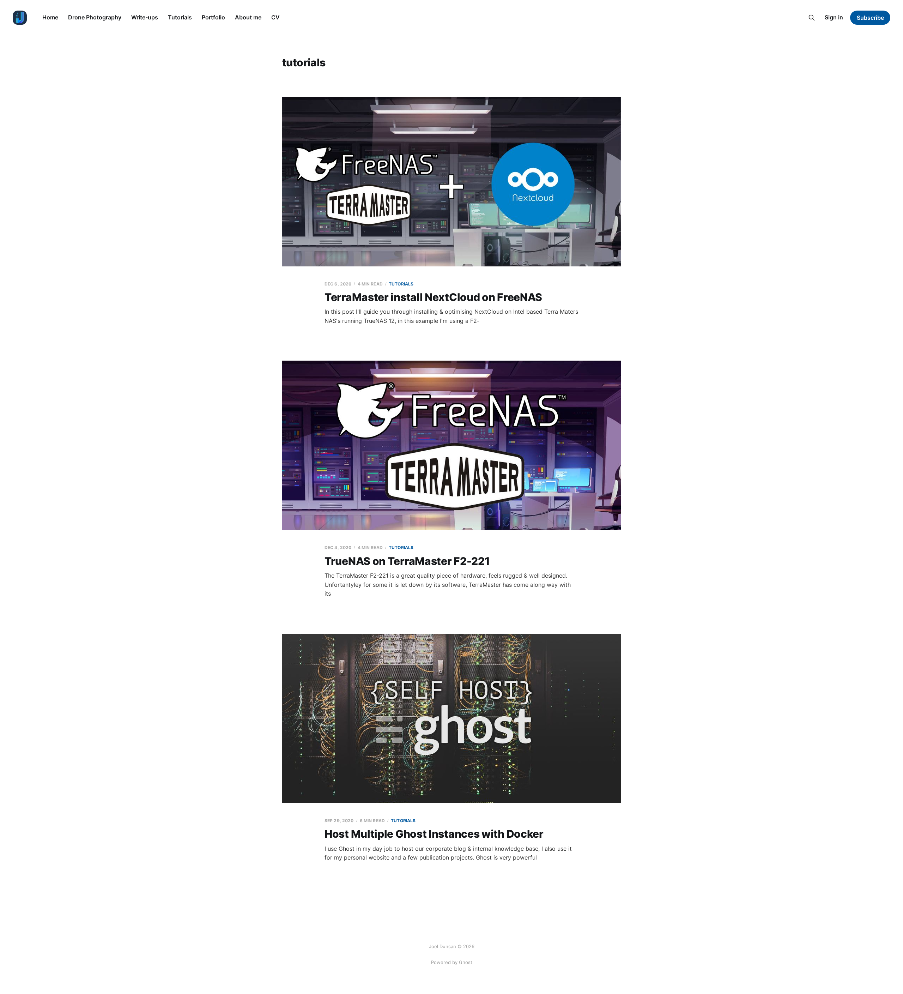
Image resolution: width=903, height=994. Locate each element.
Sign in (834, 17)
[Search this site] (811, 17)
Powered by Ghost (451, 962)
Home (50, 17)
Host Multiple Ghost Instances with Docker (434, 833)
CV (275, 17)
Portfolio (213, 17)
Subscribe (870, 17)
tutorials (401, 284)
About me (248, 17)
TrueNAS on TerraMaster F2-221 (407, 561)
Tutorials (180, 17)
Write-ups (144, 17)
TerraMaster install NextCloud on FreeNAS (433, 297)
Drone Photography (94, 17)
